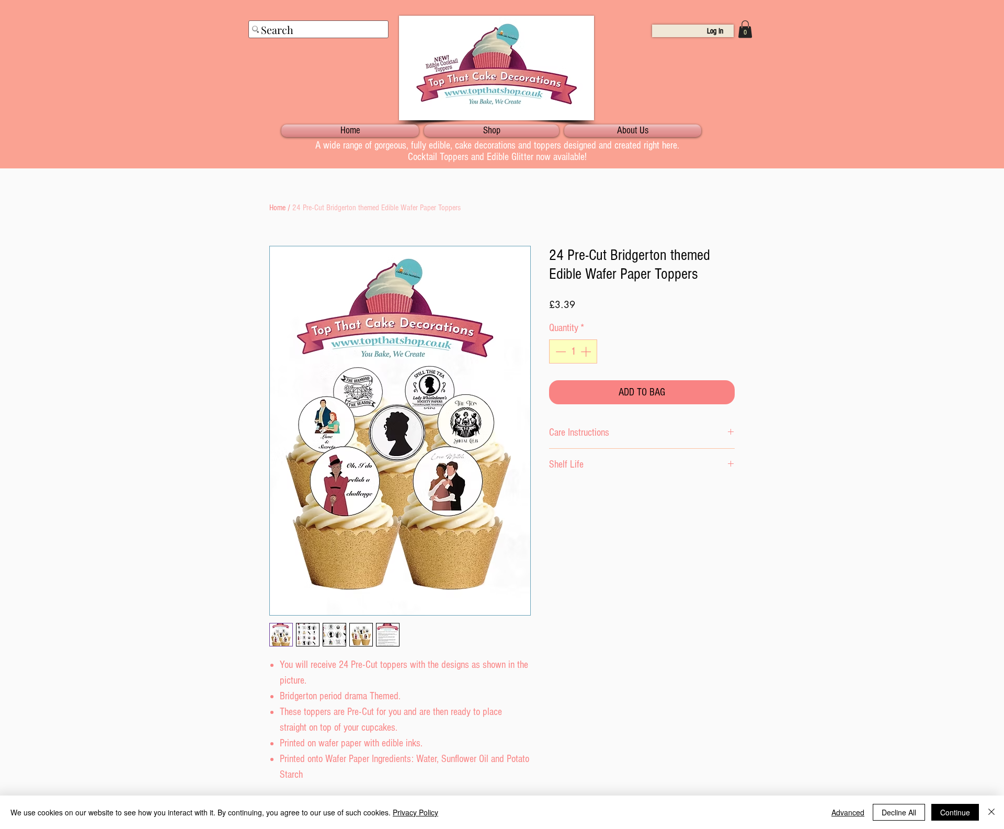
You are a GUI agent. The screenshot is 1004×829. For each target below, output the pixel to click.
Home (277, 207)
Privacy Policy (415, 812)
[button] (745, 29)
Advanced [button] (847, 812)
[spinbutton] (573, 351)
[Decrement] (559, 351)
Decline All (899, 812)
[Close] (991, 812)
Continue (955, 812)
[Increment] (587, 351)
